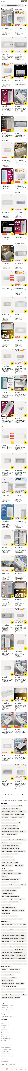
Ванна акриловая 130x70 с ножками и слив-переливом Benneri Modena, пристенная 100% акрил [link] (7, 109)
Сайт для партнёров (5, 1011)
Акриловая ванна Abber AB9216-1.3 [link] (20, 265)
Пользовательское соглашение (7, 1056)
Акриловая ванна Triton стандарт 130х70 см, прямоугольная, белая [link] (7, 162)
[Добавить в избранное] (12, 12)
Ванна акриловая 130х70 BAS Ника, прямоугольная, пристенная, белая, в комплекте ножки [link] (20, 162)
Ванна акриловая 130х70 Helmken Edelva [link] (7, 654)
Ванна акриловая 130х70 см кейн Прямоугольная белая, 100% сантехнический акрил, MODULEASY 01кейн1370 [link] (7, 601)
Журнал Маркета (5, 1061)
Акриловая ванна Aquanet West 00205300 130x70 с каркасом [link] (7, 758)
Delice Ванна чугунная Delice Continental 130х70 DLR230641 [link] (7, 395)
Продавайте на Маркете (6, 1007)
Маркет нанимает (5, 1059)
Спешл (7, 1069)
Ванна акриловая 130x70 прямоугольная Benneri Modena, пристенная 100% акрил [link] (7, 421)
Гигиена (3, 1027)
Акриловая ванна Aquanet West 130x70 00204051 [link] (7, 57)
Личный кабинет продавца (7, 1005)
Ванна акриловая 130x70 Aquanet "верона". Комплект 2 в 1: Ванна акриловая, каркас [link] (7, 265)
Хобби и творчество (5, 1038)
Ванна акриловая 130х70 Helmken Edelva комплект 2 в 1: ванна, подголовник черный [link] (20, 109)
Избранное (16, 1069)
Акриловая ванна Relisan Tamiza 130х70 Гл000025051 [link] (20, 473)
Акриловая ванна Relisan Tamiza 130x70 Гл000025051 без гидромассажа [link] (7, 628)
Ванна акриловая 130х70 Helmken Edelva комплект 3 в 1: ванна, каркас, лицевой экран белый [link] (7, 732)
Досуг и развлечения (5, 1021)
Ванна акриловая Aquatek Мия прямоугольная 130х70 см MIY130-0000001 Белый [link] (20, 214)
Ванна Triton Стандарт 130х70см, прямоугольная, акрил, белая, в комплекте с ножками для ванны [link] (7, 317)
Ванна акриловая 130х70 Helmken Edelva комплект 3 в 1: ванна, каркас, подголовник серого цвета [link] (20, 732)
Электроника (4, 1029)
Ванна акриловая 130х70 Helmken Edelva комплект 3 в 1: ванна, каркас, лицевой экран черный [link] (20, 758)
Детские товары (4, 1051)
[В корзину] (12, 25)
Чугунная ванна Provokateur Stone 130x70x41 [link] (19, 83)
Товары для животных (6, 1047)
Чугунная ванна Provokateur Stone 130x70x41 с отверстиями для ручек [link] (7, 239)
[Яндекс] (11, 1066)
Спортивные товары (5, 1045)
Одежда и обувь (4, 1031)
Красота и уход (4, 1036)
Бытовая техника (5, 1025)
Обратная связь (4, 1058)
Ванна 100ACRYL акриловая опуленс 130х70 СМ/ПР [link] (19, 654)
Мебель (2, 1023)
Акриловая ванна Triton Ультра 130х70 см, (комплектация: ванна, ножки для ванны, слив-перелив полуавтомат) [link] (7, 214)
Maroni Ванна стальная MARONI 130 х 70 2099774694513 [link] (20, 448)
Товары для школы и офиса (7, 1043)
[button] (26, 5)
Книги (2, 1042)
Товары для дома (5, 1032)
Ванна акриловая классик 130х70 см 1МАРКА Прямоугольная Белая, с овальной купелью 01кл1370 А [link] (7, 136)
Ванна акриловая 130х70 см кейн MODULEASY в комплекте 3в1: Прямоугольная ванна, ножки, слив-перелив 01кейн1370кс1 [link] (7, 83)
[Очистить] (22, 5)
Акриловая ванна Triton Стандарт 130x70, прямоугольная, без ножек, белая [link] (7, 784)
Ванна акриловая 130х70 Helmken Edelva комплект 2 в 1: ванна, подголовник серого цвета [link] (20, 575)
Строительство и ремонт (6, 1049)
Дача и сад (3, 1040)
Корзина (21, 1069)
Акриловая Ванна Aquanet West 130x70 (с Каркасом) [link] (20, 342)
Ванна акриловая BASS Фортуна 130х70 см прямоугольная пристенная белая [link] (7, 706)
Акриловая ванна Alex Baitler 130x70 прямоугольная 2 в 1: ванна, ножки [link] (6, 188)
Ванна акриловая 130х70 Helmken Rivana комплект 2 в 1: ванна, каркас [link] (20, 395)
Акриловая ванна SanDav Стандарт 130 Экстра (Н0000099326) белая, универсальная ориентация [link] (7, 448)
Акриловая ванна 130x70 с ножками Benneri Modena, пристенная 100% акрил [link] (20, 239)
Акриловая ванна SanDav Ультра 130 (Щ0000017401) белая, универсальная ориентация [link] (7, 290)
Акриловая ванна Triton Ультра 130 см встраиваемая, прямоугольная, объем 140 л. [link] (20, 57)
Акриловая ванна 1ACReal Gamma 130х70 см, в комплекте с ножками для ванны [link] (7, 680)
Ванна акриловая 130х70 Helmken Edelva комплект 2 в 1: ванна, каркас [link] (20, 550)
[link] (5, 806)
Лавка (11, 1069)
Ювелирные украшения (6, 1053)
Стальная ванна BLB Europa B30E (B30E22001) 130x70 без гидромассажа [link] (20, 497)
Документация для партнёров (7, 1009)
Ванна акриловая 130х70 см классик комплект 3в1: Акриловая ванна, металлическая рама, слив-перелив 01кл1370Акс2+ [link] (20, 706)
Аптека (2, 1034)
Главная (2, 1069)
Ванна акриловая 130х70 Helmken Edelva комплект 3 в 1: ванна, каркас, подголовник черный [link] (20, 680)
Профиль (25, 1069)
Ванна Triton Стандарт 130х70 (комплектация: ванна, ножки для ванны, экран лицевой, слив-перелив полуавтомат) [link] (7, 369)
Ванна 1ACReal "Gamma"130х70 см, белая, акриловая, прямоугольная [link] (6, 550)
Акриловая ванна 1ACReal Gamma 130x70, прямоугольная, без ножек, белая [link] (20, 317)
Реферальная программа (6, 1016)
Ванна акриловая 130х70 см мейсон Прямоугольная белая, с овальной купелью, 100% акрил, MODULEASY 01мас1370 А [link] (7, 30)
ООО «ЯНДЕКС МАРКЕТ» (10, 1064)
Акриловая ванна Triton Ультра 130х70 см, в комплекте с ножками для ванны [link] (20, 136)
